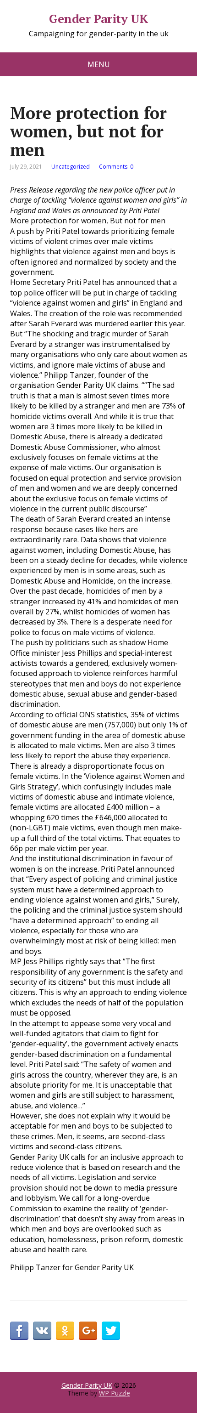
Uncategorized (70, 166)
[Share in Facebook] (19, 1331)
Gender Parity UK (98, 19)
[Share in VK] (42, 1331)
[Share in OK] (65, 1331)
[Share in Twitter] (111, 1331)
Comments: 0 (116, 166)
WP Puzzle (114, 1393)
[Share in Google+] (88, 1331)
